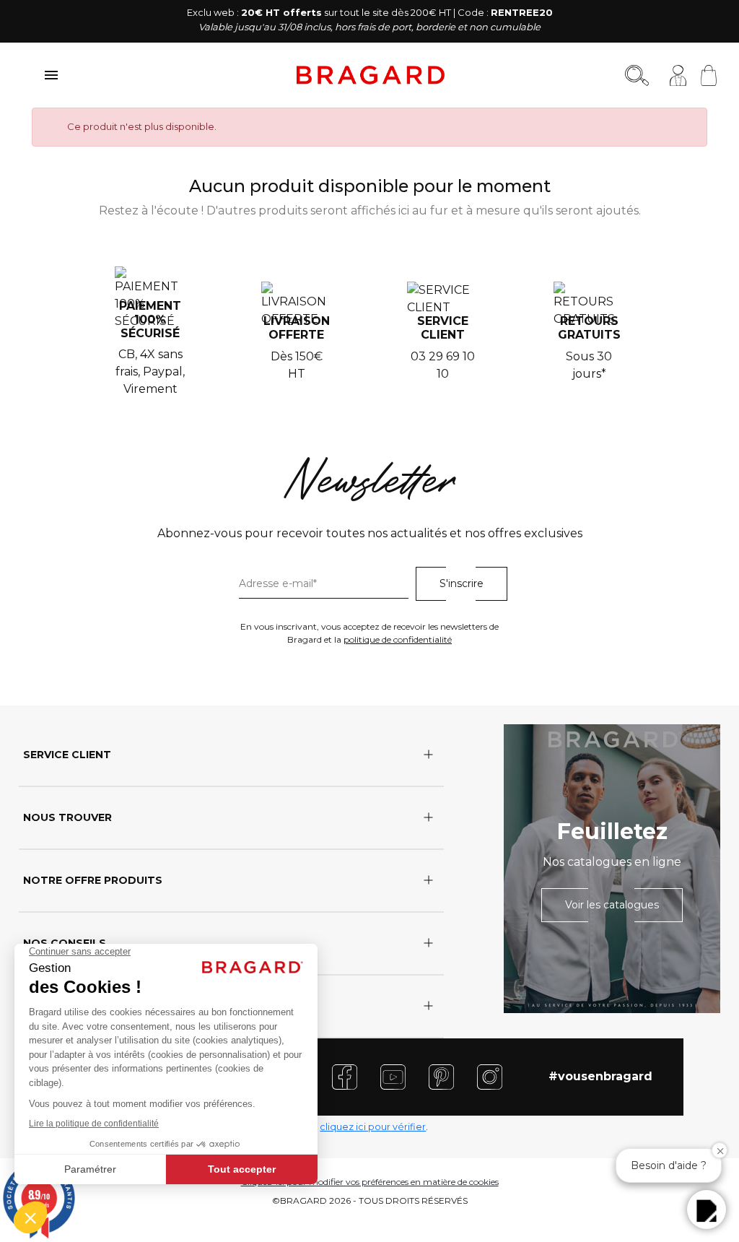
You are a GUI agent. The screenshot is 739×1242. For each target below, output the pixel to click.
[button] (706, 1209)
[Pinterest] (441, 1076)
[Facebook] (344, 1076)
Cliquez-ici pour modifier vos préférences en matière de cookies (370, 1181)
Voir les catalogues (612, 904)
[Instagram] (489, 1076)
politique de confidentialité (398, 639)
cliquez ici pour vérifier (373, 1126)
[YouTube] (393, 1076)
